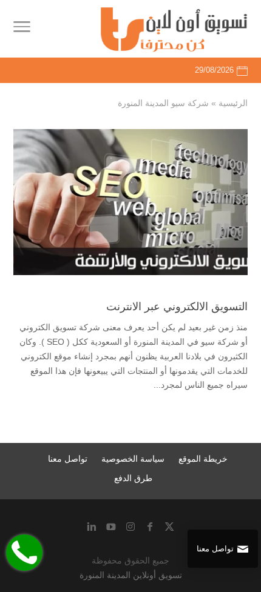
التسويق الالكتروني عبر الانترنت (177, 307)
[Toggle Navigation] (21, 29)
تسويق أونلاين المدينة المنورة (131, 575)
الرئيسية (233, 103)
